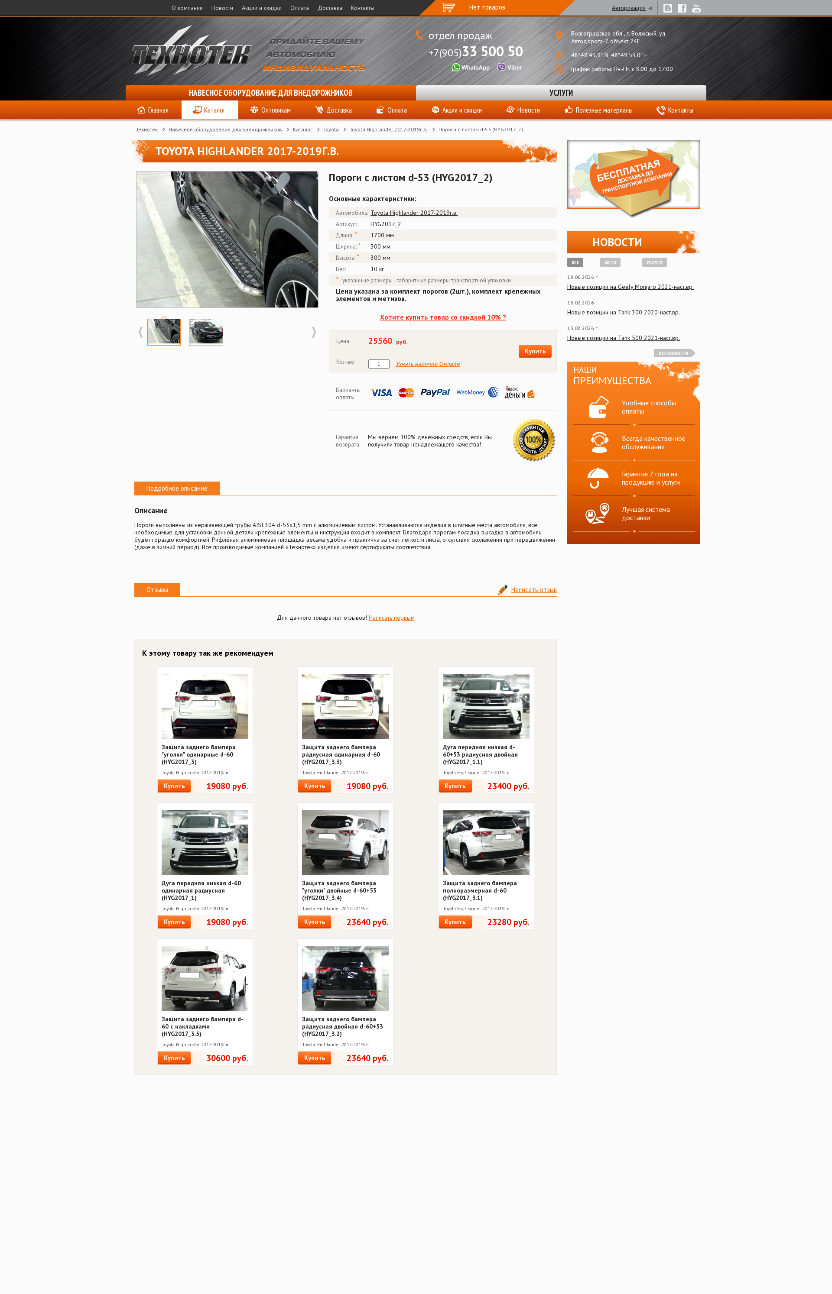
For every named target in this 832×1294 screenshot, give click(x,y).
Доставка (330, 8)
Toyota (331, 129)
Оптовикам (276, 110)
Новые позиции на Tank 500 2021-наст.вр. (623, 338)
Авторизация (629, 7)
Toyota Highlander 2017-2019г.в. (389, 129)
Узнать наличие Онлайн (428, 364)
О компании (187, 8)
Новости (222, 8)
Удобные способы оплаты (649, 406)
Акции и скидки (262, 8)
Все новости (673, 353)
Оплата (299, 8)
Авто (610, 262)
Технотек (147, 129)
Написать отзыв (534, 590)
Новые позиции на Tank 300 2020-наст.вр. (623, 312)
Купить (535, 351)
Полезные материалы (604, 110)
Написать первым (392, 617)
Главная (158, 110)
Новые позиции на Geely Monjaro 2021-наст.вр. (630, 287)
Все (575, 262)
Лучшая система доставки (646, 513)
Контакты (362, 8)
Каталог (214, 110)
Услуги (561, 92)
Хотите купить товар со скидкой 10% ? (443, 317)
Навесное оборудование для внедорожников (271, 92)
